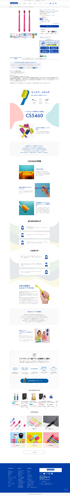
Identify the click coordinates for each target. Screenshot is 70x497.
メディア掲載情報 (20, 478)
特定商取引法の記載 (30, 484)
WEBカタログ (20, 475)
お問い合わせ (44, 481)
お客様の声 (19, 479)
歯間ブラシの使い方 (21, 473)
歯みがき (9, 482)
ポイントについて (30, 478)
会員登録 (28, 471)
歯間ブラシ (10, 474)
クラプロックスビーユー (11, 478)
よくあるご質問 (20, 483)
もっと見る (34, 452)
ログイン (28, 470)
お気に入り (29, 474)
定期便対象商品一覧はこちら (35, 380)
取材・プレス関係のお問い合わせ (32, 487)
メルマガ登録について (30, 480)
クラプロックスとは (21, 470)
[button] (11, 401)
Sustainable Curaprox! (21, 482)
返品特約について (42, 54)
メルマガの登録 (29, 475)
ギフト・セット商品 (11, 483)
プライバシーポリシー (30, 483)
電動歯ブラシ (10, 473)
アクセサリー (10, 479)
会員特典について (30, 479)
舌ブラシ (9, 475)
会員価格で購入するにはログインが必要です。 (45, 20)
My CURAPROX (20, 487)
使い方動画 (19, 474)
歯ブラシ (9, 470)
